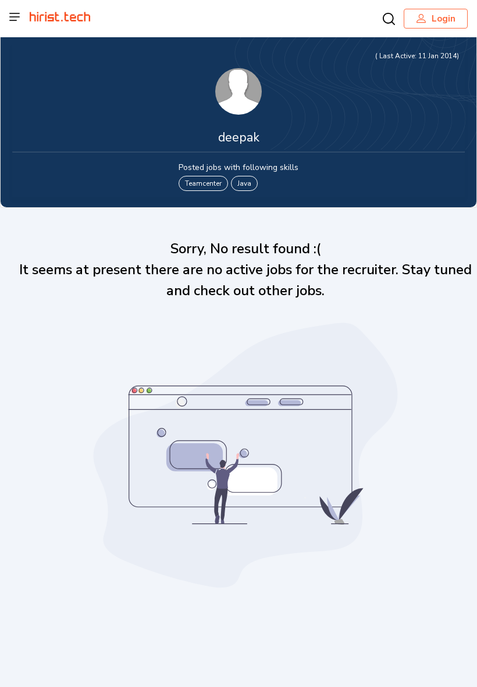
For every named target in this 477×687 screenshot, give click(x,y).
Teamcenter (203, 183)
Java (244, 183)
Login (443, 18)
